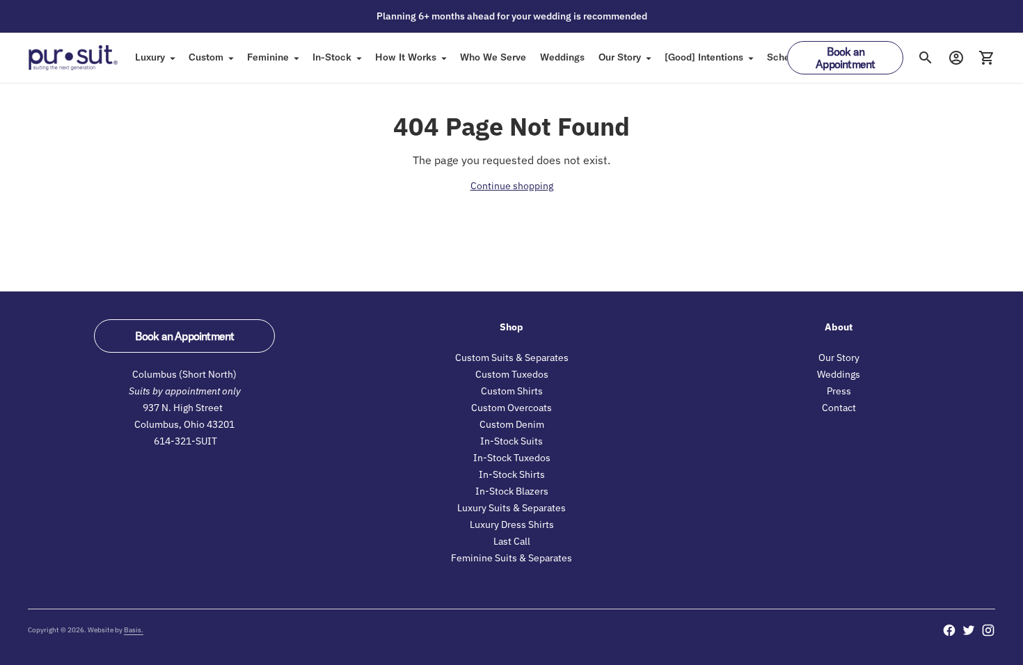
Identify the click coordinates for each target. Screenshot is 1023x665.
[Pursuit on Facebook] (949, 630)
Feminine (268, 57)
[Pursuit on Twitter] (969, 630)
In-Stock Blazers (511, 491)
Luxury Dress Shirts (512, 524)
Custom (206, 57)
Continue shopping (511, 185)
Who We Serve (493, 57)
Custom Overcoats (511, 407)
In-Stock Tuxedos (511, 457)
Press (839, 391)
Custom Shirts (512, 391)
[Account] (956, 57)
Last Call (511, 541)
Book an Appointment (845, 58)
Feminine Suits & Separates (511, 558)
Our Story (619, 57)
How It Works (405, 57)
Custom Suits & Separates (512, 357)
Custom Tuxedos (511, 374)
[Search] (925, 57)
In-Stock (331, 57)
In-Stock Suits (511, 441)
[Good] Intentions (704, 57)
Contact (839, 407)
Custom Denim (511, 424)
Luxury (150, 57)
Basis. (133, 629)
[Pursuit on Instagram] (988, 630)
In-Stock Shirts (512, 474)
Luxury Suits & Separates (511, 508)
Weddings (562, 57)
